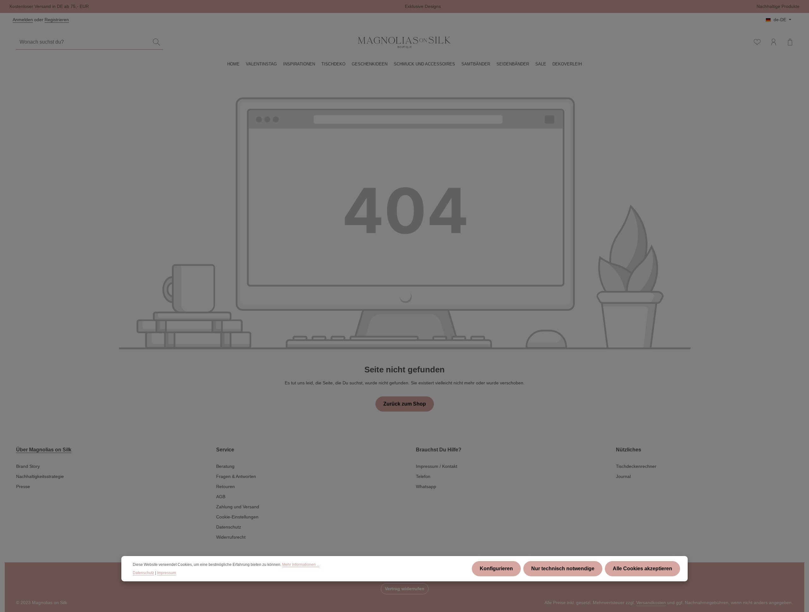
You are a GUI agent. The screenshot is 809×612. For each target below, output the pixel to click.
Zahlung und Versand (237, 506)
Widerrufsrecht (231, 537)
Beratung (225, 466)
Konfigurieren (496, 568)
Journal (623, 476)
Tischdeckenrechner (636, 466)
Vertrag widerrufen (404, 588)
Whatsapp (426, 486)
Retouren (225, 486)
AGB (220, 496)
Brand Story (28, 466)
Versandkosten (651, 602)
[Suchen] (156, 42)
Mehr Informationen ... (300, 564)
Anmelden (23, 19)
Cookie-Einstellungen (237, 516)
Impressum (166, 573)
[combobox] (83, 42)
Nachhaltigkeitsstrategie (40, 476)
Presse (23, 486)
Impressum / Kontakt (436, 466)
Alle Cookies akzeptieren (642, 568)
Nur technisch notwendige (562, 568)
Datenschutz (228, 526)
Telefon (423, 476)
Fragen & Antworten (236, 476)
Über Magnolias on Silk (43, 449)
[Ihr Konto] (773, 42)
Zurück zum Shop (404, 404)
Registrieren (57, 19)
